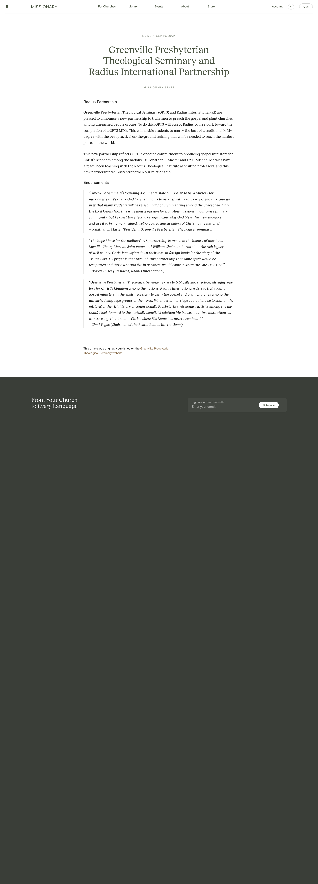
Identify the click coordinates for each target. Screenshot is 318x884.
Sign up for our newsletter (208, 402)
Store (211, 6)
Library (133, 6)
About (185, 6)
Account (277, 6)
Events (159, 6)
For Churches (107, 6)
